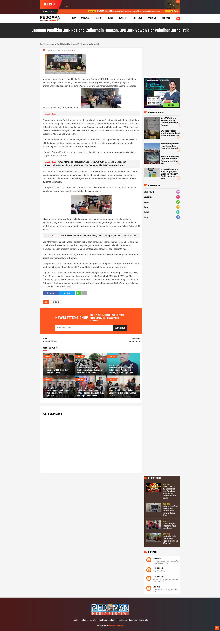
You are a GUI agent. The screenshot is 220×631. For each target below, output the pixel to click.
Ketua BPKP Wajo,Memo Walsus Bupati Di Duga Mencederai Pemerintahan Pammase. (169, 122)
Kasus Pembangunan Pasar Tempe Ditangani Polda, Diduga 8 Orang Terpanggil (170, 146)
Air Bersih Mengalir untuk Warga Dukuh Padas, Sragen (169, 526)
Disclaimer (133, 620)
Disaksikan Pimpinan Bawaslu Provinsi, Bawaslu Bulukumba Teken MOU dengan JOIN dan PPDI (90, 393)
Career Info (143, 620)
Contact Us (84, 620)
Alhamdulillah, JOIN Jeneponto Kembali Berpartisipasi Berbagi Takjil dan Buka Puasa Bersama (91, 370)
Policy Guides (122, 620)
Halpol (146, 212)
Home (74, 18)
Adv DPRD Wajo (149, 192)
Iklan (146, 217)
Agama (146, 202)
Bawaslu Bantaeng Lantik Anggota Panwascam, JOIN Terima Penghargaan (57, 393)
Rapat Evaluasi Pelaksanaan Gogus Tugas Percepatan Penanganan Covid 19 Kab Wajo (170, 160)
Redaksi (75, 620)
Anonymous (157, 558)
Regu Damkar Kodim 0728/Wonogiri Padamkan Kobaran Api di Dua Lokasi (170, 540)
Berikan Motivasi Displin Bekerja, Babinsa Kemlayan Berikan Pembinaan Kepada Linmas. (170, 511)
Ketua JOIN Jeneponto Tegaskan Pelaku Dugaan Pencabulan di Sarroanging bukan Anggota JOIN (121, 370)
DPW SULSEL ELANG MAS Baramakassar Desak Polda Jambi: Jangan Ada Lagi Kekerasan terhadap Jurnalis (112, 11)
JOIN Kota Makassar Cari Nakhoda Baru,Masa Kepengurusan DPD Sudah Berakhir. (97, 235)
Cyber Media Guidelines (106, 620)
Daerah (146, 207)
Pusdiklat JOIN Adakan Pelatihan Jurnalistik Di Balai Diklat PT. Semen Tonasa (122, 393)
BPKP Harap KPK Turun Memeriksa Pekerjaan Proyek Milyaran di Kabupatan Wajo (170, 133)
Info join (56, 302)
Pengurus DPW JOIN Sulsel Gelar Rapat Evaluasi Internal (57, 371)
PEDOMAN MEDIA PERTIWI (115, 625)
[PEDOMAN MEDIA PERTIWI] (110, 615)
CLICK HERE (171, 105)
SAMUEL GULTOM (158, 568)
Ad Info (92, 620)
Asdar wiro (156, 587)
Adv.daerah (148, 197)
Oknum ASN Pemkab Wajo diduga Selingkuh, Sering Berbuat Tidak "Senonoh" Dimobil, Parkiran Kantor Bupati (169, 174)
